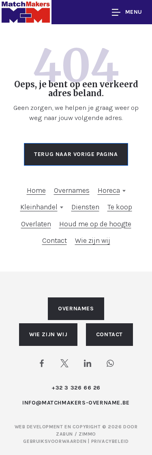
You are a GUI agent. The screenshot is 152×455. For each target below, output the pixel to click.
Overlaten (36, 224)
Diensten (85, 207)
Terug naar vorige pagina (76, 154)
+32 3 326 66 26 (76, 387)
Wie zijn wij (92, 240)
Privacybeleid (110, 441)
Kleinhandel (39, 207)
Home (36, 190)
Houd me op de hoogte (95, 224)
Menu (133, 11)
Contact (54, 240)
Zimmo (87, 434)
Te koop (119, 207)
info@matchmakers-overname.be (76, 402)
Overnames (72, 190)
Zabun (64, 434)
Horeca (109, 190)
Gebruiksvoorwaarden (55, 441)
